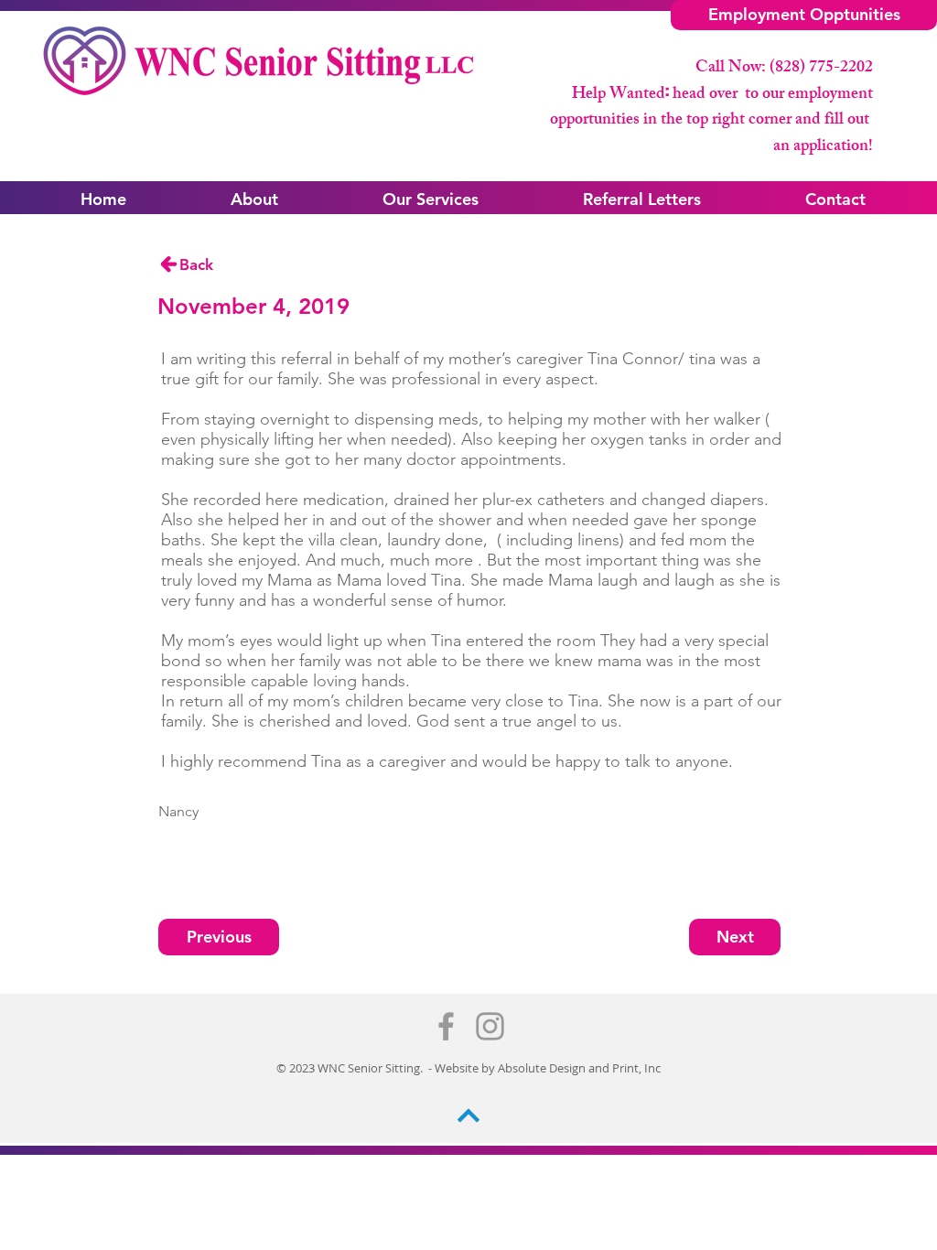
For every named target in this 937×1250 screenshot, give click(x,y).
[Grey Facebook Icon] (446, 1026)
